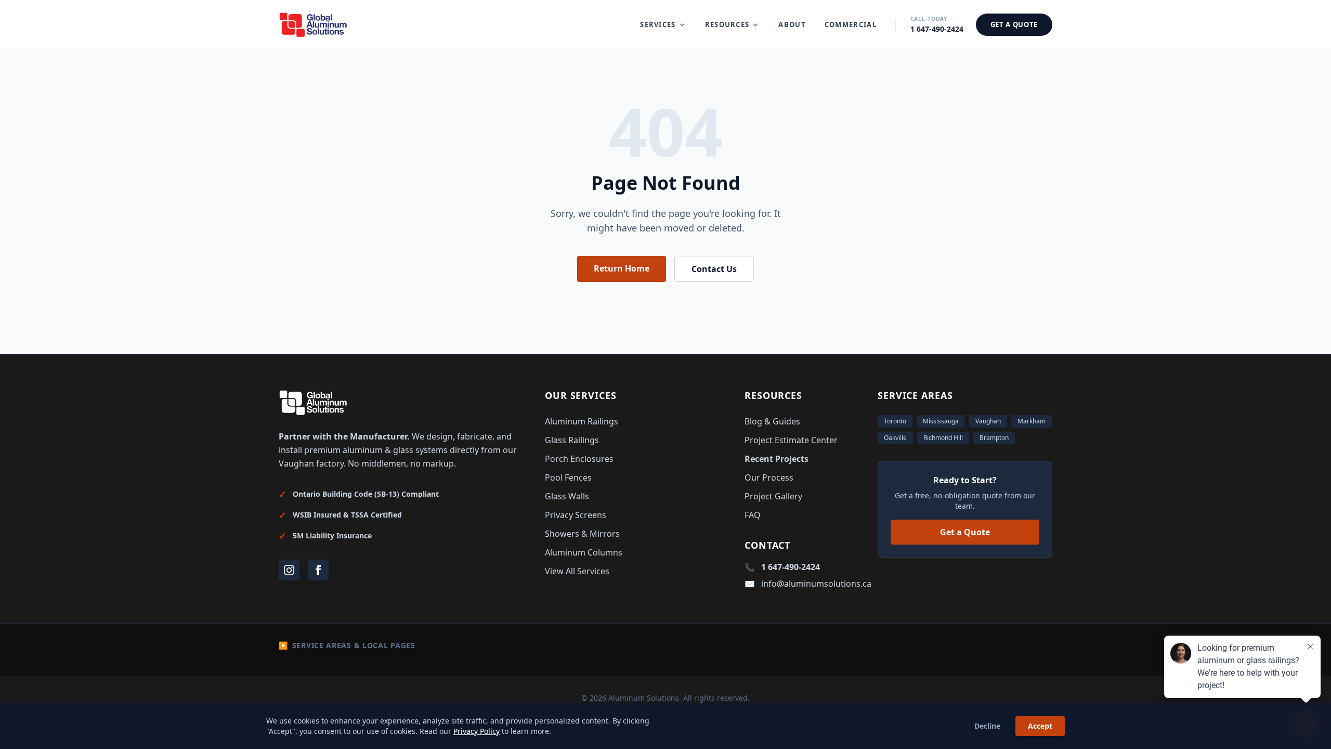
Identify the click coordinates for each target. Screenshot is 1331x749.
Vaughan (988, 421)
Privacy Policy (476, 731)
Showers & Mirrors (582, 533)
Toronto (895, 421)
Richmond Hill (943, 437)
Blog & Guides (772, 421)
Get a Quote (965, 532)
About (792, 24)
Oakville (895, 437)
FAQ (753, 515)
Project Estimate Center (791, 440)
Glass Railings (572, 440)
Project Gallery (773, 496)
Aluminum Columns (583, 552)
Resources (727, 24)
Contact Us (714, 269)
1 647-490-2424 (790, 567)
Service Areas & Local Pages (347, 645)
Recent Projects (776, 458)
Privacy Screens (575, 515)
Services (657, 24)
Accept (1040, 726)
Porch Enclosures (579, 458)
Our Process (769, 477)
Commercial (851, 24)
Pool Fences (568, 477)
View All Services (577, 571)
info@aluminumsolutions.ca (816, 583)
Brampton (994, 437)
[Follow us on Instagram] (289, 570)
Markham (1031, 421)
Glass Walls (567, 496)
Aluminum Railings (581, 421)
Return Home (621, 268)
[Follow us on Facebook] (318, 570)
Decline (987, 726)
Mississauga (941, 421)
